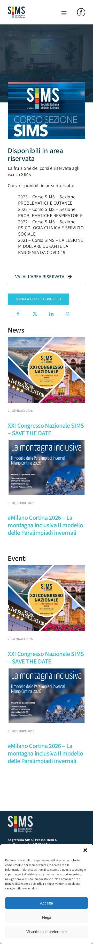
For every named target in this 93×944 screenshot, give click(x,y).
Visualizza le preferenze (46, 931)
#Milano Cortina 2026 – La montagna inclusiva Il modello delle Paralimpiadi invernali (45, 525)
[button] (85, 850)
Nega (46, 917)
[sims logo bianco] (21, 818)
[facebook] (81, 12)
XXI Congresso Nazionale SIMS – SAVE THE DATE (46, 429)
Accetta (46, 903)
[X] (35, 313)
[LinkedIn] (51, 313)
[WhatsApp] (67, 313)
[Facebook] (18, 313)
